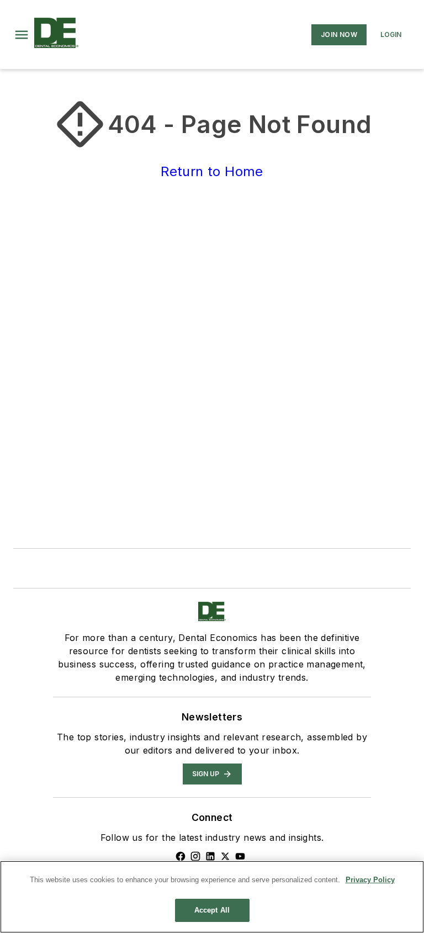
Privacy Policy (370, 880)
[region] (212, 897)
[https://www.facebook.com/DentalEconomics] (180, 856)
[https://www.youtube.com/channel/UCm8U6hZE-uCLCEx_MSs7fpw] (240, 856)
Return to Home (212, 171)
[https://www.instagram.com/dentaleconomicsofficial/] (195, 856)
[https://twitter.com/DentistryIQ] (225, 856)
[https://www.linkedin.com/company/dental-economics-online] (210, 856)
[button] (21, 34)
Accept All (212, 910)
